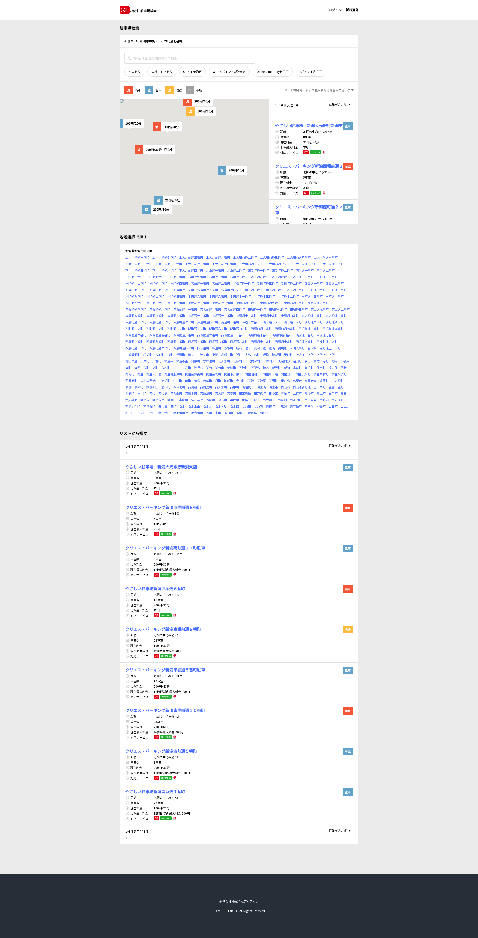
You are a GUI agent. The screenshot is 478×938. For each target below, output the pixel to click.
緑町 (257, 400)
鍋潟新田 (152, 387)
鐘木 (266, 367)
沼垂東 (273, 387)
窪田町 (297, 361)
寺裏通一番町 (314, 283)
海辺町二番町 (251, 322)
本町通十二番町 (288, 296)
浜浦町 (129, 393)
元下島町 (296, 406)
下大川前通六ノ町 (164, 270)
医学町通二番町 (282, 270)
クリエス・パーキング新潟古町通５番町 (161, 751)
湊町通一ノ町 (272, 322)
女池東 (246, 406)
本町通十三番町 (264, 296)
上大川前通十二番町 (168, 264)
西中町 (234, 387)
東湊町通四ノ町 (207, 322)
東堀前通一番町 (198, 303)
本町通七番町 (317, 290)
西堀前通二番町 (135, 335)
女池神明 (221, 406)
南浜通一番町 (305, 270)
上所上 (321, 354)
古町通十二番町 (135, 283)
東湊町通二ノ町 (183, 322)
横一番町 (164, 413)
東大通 (219, 393)
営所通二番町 (221, 283)
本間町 (183, 400)
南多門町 (296, 400)
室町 (173, 406)
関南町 (129, 374)
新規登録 (352, 9)
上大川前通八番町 (299, 257)
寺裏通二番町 (335, 283)
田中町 (177, 380)
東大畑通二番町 (336, 315)
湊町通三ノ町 (293, 322)
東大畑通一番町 (312, 315)
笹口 (176, 367)
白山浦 (285, 387)
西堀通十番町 (284, 341)
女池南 (258, 406)
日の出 (273, 393)
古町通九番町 (197, 277)
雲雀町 (285, 393)
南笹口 (282, 400)
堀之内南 (158, 400)
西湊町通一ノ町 (327, 341)
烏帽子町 (227, 354)
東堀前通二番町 (294, 303)
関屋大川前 (153, 374)
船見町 (321, 393)
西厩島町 (206, 387)
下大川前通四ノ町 (191, 270)
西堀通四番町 (305, 341)
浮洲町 (180, 354)
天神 (251, 380)
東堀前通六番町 (159, 309)
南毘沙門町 (132, 406)
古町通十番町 (158, 283)
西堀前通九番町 (333, 328)
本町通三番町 (338, 290)
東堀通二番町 (341, 309)
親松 (266, 354)
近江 (239, 354)
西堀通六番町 (239, 341)
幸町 (128, 367)
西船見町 (248, 387)
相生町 (216, 348)
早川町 (141, 393)
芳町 (209, 413)
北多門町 (239, 361)
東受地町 (191, 393)
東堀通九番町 (320, 309)
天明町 (273, 380)
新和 (287, 367)
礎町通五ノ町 (197, 328)
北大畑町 (224, 361)
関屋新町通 (270, 374)
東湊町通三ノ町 (159, 322)
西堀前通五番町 (159, 335)
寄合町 (228, 413)
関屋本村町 (321, 374)
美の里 (162, 406)
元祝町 (270, 406)
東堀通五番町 (134, 315)
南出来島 (311, 400)
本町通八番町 (197, 296)
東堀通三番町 (299, 309)
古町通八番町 (260, 277)
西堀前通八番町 (183, 335)
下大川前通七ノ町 (278, 264)
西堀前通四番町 (282, 335)
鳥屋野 (297, 380)
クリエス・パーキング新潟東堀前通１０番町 (165, 710)
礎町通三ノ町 (155, 328)
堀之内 (144, 400)
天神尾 (261, 380)
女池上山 (194, 406)
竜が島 (252, 413)
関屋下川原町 (233, 374)
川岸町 (144, 361)
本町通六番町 (218, 296)
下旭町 (243, 367)
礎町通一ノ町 (134, 328)
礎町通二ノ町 (176, 328)
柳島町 (321, 406)
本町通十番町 (335, 296)
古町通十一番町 (303, 277)
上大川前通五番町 (272, 257)
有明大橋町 (297, 348)
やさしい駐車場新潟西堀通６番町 (155, 588)
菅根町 (309, 367)
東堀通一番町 (257, 309)
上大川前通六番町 (326, 257)
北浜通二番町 (236, 270)
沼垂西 (261, 387)
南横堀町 (149, 406)
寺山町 (240, 380)
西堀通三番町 (134, 341)
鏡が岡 (276, 354)
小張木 (345, 361)
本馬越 (282, 406)
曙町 (248, 348)
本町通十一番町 (240, 296)
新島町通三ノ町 (159, 290)
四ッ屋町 (203, 348)
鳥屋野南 (311, 380)
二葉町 (297, 393)
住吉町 (321, 367)
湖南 (335, 361)
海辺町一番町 (230, 322)
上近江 (300, 354)
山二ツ (345, 406)
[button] (167, 126)
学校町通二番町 (291, 283)
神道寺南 (182, 361)
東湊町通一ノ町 (135, 322)
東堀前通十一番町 (185, 309)
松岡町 (210, 400)
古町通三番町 (176, 277)
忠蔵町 (207, 380)
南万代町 (338, 400)
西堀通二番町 (176, 341)
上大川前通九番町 (218, 257)
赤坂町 (228, 348)
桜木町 (165, 367)
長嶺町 (138, 387)
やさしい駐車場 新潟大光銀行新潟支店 (311, 125)
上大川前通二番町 (245, 257)
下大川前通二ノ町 (332, 264)
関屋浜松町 (303, 374)
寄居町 (240, 413)
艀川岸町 (320, 387)
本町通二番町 (155, 296)
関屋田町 (287, 374)
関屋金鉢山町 (194, 374)
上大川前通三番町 (191, 257)
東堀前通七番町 (222, 303)
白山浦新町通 (302, 387)
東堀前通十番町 (210, 309)
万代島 (162, 393)
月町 (218, 380)
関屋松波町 (339, 374)
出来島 (285, 380)
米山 (218, 413)
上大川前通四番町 (224, 264)
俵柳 (197, 380)
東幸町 (231, 393)
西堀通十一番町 (261, 341)
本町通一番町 (296, 290)
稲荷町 (147, 354)
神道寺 (168, 361)
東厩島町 (206, 393)
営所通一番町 (200, 283)
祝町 (170, 354)
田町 (188, 380)
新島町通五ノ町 (207, 290)
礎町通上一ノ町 (330, 348)
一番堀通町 (132, 354)
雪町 (152, 413)
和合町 (264, 413)
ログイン (335, 9)
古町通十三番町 (327, 277)
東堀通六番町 (176, 315)
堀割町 (171, 400)
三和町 (186, 367)
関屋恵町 (131, 380)
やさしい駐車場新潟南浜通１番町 (155, 791)
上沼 (215, 354)
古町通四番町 (179, 283)
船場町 (309, 393)
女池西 (234, 406)
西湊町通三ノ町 (135, 348)
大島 (248, 354)
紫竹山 (219, 367)
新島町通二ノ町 (183, 290)
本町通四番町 (134, 303)
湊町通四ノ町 (335, 322)
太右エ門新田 (149, 380)
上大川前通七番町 (164, 257)
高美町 (165, 380)
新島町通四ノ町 (231, 290)
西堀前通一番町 (261, 328)
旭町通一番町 (254, 290)
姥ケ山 (204, 354)
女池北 (207, 406)
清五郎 (333, 367)
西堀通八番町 (218, 341)
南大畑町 (269, 400)
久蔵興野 (284, 361)
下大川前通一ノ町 (251, 264)
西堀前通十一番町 (233, 335)
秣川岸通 (197, 400)
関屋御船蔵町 (173, 374)
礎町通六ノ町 (218, 328)
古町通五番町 (239, 277)
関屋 (140, 374)
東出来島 (245, 393)
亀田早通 (131, 361)
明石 (239, 348)
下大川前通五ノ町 (137, 270)
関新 (344, 367)
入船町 (159, 354)
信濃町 (231, 367)
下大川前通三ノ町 (305, 264)
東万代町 (260, 393)
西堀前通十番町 (258, 335)
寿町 (326, 361)
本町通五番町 (176, 296)
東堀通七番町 (278, 309)
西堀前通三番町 (309, 328)
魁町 (155, 367)
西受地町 (179, 387)
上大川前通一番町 (137, 257)
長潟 (128, 387)
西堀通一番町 (305, 335)
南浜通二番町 (326, 270)
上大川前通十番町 (197, 264)
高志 (317, 361)
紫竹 (209, 367)
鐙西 (272, 348)
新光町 (276, 367)
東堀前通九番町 (270, 303)
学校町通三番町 (267, 283)
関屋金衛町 (213, 374)
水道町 (297, 367)
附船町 (228, 380)
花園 (332, 387)
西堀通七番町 (326, 335)
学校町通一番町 (243, 283)
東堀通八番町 (155, 315)
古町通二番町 (218, 277)
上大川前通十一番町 (138, 264)
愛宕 (257, 348)
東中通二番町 (176, 303)
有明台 (312, 348)
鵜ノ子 (192, 354)
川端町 (156, 361)
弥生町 (129, 413)
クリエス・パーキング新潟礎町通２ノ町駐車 (313, 210)
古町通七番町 (155, 277)
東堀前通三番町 (246, 303)
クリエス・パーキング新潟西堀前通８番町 (313, 166)
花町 (341, 387)
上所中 (333, 354)
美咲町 (234, 400)
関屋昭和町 (252, 374)
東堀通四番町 (290, 315)
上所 (311, 354)
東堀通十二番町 (246, 315)
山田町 (333, 406)
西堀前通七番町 (285, 328)
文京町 (333, 393)
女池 (182, 406)
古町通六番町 (281, 277)
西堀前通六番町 (207, 335)
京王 (308, 361)
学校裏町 (209, 361)
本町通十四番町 (312, 296)
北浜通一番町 (215, 270)
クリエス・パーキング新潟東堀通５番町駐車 (165, 670)
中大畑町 (338, 380)
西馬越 (192, 387)
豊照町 (324, 380)
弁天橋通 (131, 400)
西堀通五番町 (197, 341)
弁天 (344, 393)
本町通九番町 (134, 296)
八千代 (309, 406)
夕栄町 (141, 413)
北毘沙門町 (255, 361)
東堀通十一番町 (198, 315)
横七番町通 (180, 413)
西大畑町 (221, 387)
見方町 (222, 400)
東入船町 (176, 393)
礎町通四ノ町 (239, 328)
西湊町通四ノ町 (183, 348)
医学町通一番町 (258, 270)
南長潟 (324, 400)
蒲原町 (195, 361)
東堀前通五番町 (318, 303)
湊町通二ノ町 (314, 322)
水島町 (246, 400)
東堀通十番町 (269, 315)
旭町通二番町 (275, 290)
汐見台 (198, 367)
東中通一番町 (155, 303)
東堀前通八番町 (135, 309)
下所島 (255, 367)
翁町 (257, 354)
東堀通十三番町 (222, 315)
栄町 (146, 367)
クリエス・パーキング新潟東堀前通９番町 (163, 629)
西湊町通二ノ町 (159, 348)
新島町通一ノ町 (135, 290)
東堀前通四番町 (234, 309)
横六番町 (197, 413)
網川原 (282, 348)
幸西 (137, 367)
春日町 (288, 354)
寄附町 (270, 361)
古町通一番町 (134, 277)
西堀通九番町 (155, 341)
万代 (152, 393)
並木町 (165, 387)
